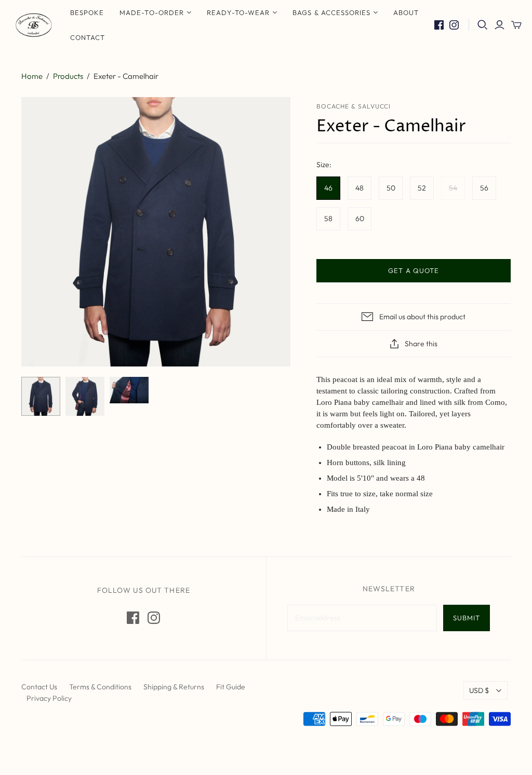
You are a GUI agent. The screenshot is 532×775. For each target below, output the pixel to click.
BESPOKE (87, 12)
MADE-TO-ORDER (151, 12)
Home (32, 76)
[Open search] (482, 25)
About (406, 12)
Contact (87, 37)
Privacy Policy (49, 698)
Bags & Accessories (331, 12)
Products (68, 76)
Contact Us (39, 686)
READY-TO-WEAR (238, 12)
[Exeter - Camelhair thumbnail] (40, 396)
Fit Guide (230, 686)
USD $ (479, 690)
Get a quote (413, 270)
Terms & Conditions (100, 686)
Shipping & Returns (173, 686)
